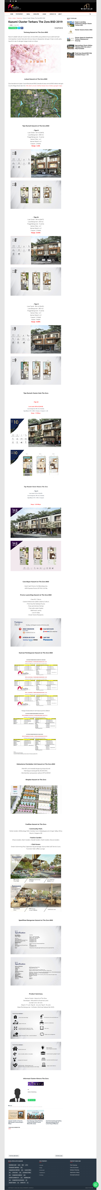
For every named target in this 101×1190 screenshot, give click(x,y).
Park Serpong (73, 1165)
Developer (36, 14)
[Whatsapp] (96, 1185)
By (9, 25)
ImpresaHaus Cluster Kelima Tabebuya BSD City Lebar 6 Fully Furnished (83, 47)
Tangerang (19, 18)
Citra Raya (15, 1172)
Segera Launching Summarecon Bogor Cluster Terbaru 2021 (83, 23)
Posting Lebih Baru (13, 1155)
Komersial (42, 1170)
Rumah (19, 1106)
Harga (28, 14)
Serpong (24, 1106)
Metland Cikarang (74, 1170)
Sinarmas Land (32, 1106)
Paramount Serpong (14, 1167)
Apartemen (42, 1172)
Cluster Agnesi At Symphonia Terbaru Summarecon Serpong (84, 39)
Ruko (41, 1167)
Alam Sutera (28, 1170)
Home (11, 14)
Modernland (27, 1177)
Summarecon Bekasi (17, 1175)
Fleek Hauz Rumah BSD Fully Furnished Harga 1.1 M (83, 54)
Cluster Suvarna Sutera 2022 (83, 30)
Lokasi (44, 14)
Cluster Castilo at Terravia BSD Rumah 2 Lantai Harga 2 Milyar (15, 1122)
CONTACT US (53, 14)
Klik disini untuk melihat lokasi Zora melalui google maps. (44, 86)
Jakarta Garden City (14, 1177)
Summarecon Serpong (14, 1170)
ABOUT (60, 14)
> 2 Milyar (10, 1106)
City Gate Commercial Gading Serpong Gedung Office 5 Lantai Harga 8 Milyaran (53, 1122)
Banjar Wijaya (12, 1182)
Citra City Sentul (74, 1167)
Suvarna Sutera (27, 1172)
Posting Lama (59, 1155)
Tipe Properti (19, 14)
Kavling (41, 1175)
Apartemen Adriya (74, 1172)
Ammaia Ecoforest (74, 1175)
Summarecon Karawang (18, 1180)
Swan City (22, 1182)
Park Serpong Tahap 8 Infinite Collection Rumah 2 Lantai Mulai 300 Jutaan (35, 1122)
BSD (15, 1106)
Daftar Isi (59, 28)
